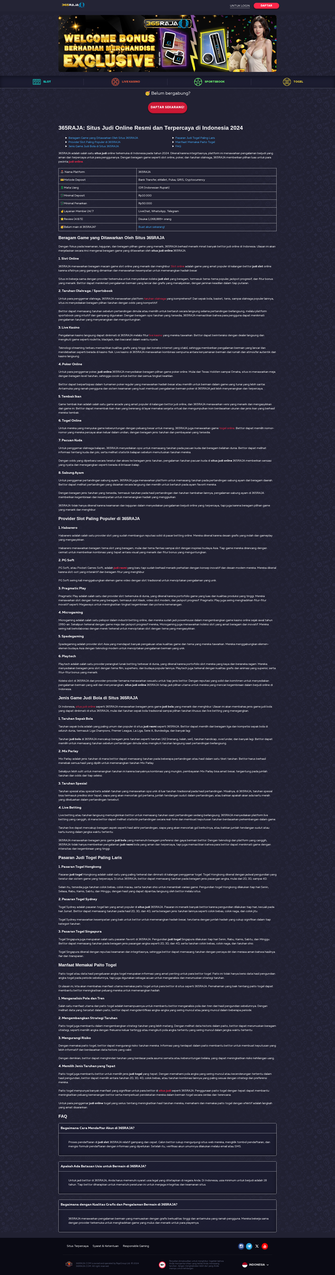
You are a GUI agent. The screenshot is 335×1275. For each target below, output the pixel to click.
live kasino (155, 335)
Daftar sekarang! (167, 107)
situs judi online (85, 706)
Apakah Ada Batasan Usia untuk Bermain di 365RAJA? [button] (103, 1166)
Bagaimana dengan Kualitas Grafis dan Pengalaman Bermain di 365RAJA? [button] (119, 1204)
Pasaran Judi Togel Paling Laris (195, 138)
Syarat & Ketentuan (106, 1246)
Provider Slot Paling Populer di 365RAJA (94, 142)
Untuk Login (240, 6)
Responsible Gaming (136, 1246)
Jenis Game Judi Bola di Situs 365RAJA (93, 146)
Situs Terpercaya (77, 1246)
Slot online (177, 266)
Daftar (266, 5)
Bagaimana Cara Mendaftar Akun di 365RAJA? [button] (98, 1128)
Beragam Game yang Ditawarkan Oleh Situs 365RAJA (103, 138)
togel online (226, 428)
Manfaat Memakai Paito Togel (195, 142)
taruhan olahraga (155, 298)
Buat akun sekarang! (151, 227)
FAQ (178, 146)
